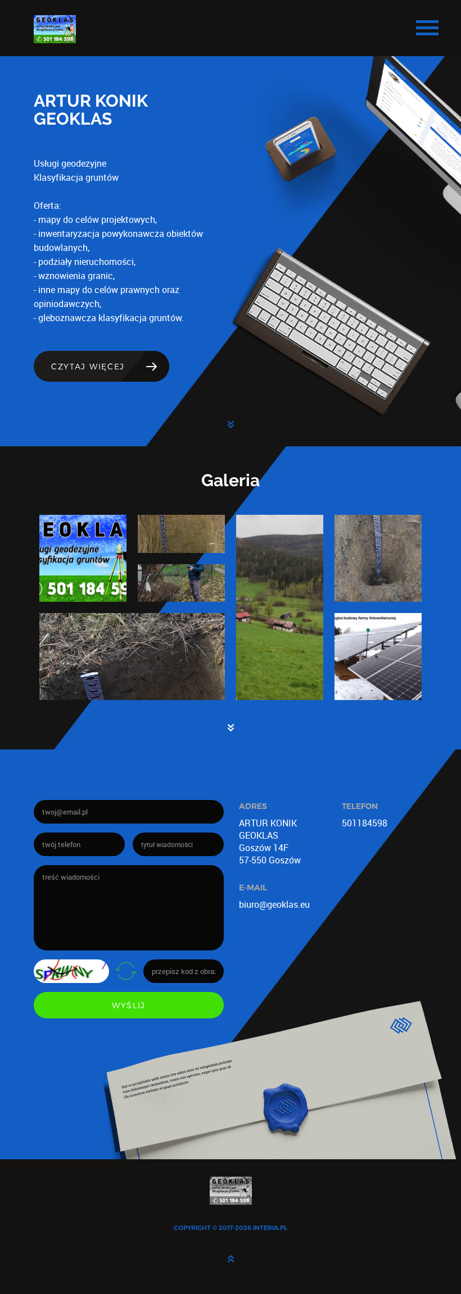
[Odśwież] (126, 970)
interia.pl (270, 1228)
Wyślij (129, 1005)
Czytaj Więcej (88, 366)
